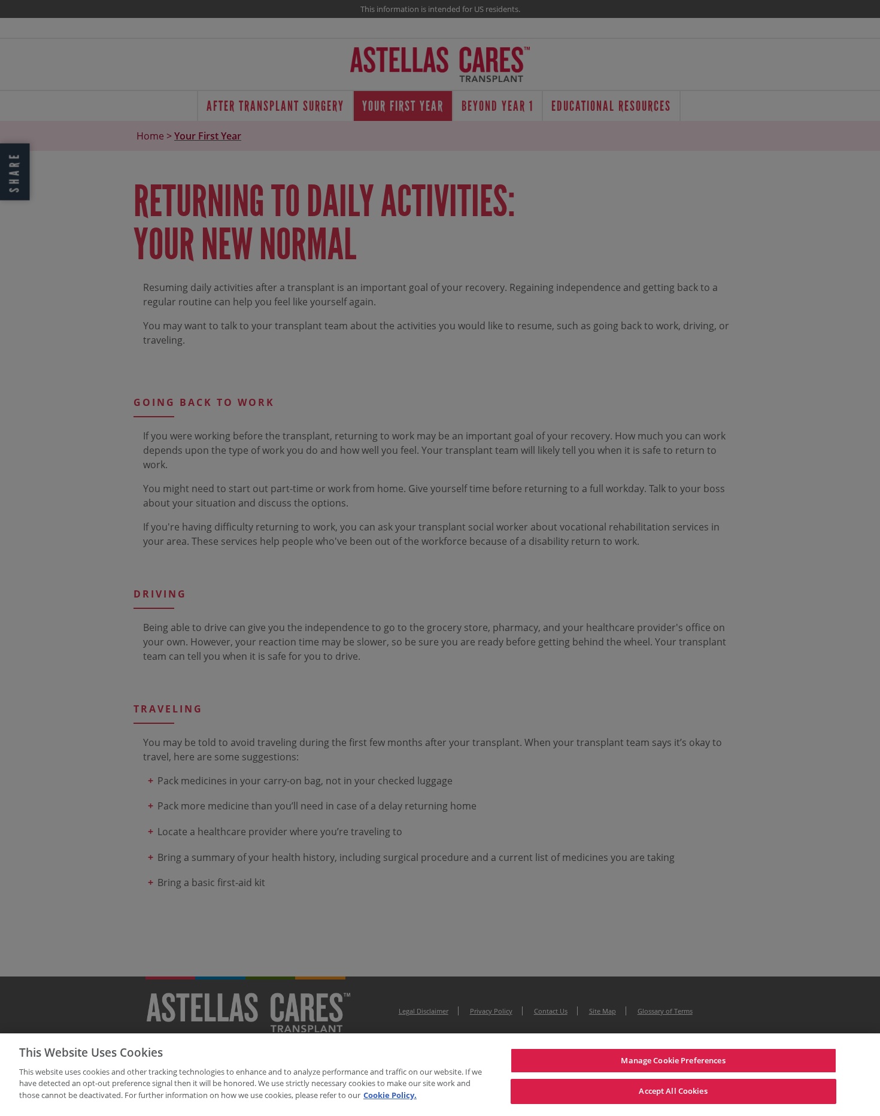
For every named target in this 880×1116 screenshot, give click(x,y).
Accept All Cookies (673, 1090)
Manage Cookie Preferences (673, 1060)
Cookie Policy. (390, 1095)
